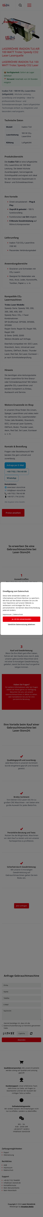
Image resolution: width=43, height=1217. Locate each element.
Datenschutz (18, 614)
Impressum (7, 614)
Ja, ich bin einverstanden (21, 619)
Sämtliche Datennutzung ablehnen (21, 624)
